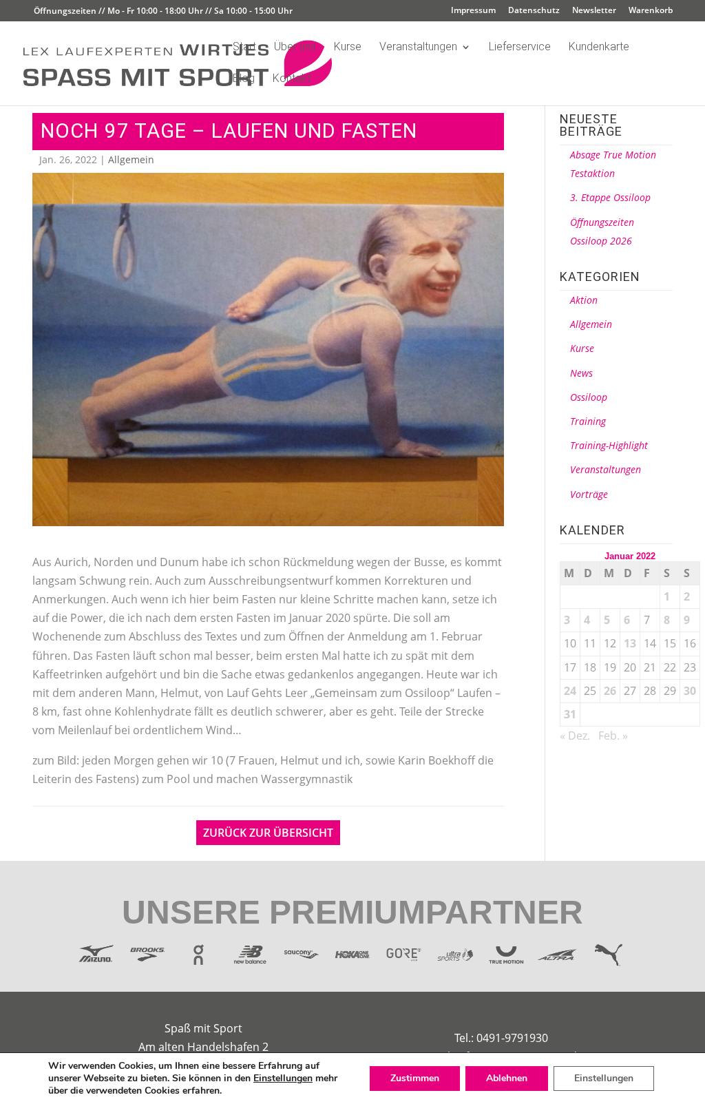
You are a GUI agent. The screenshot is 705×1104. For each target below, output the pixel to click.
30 (690, 690)
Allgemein (131, 159)
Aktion (584, 299)
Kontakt (292, 79)
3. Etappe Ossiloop (610, 197)
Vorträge (589, 494)
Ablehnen (506, 1078)
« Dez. (575, 735)
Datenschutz (534, 11)
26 (610, 690)
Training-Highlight (609, 445)
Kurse (347, 47)
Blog (244, 79)
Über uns (295, 47)
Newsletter (594, 11)
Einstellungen (283, 1078)
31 (570, 714)
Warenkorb (651, 11)
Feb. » (613, 735)
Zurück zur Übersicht (268, 832)
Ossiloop (588, 397)
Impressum (473, 11)
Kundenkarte (599, 47)
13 (630, 643)
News (581, 372)
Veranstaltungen (418, 47)
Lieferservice (520, 47)
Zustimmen (414, 1078)
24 (570, 690)
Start (244, 47)
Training (588, 421)
